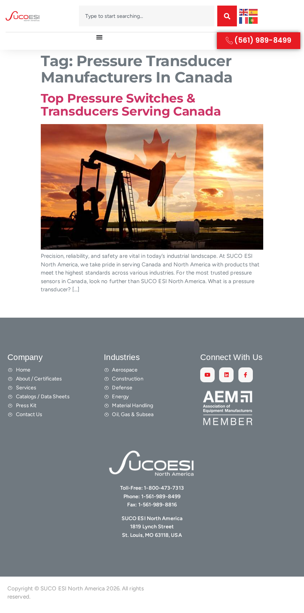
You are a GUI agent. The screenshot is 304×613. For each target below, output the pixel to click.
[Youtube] (207, 374)
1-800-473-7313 (164, 488)
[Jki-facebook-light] (245, 374)
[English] (244, 12)
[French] (244, 20)
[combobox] (147, 16)
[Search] (227, 16)
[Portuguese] (253, 20)
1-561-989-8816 (157, 505)
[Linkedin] (226, 374)
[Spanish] (253, 12)
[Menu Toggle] (99, 37)
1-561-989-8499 (161, 496)
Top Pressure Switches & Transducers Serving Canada (131, 105)
